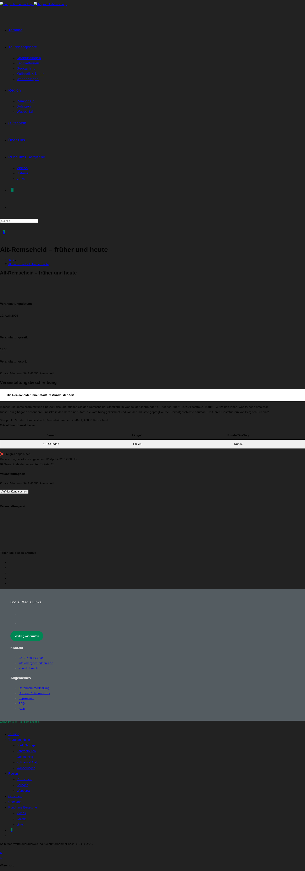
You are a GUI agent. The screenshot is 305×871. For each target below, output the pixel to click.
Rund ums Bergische (22, 807)
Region (13, 773)
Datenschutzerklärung (34, 688)
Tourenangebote (19, 739)
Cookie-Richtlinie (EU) (34, 693)
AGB (22, 708)
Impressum (26, 698)
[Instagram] (20, 623)
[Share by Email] (9, 583)
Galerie (21, 819)
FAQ (22, 703)
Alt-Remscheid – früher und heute (28, 264)
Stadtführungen (27, 745)
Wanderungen (26, 768)
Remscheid (24, 779)
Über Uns (14, 802)
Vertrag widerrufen (27, 636)
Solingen (22, 785)
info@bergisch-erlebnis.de (36, 663)
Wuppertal (23, 790)
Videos (21, 813)
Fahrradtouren (26, 751)
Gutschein (15, 796)
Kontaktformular (29, 668)
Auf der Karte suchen (14, 491)
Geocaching (25, 756)
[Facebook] (20, 614)
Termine (13, 734)
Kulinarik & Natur (28, 762)
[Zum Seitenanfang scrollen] (1, 725)
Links (20, 824)
